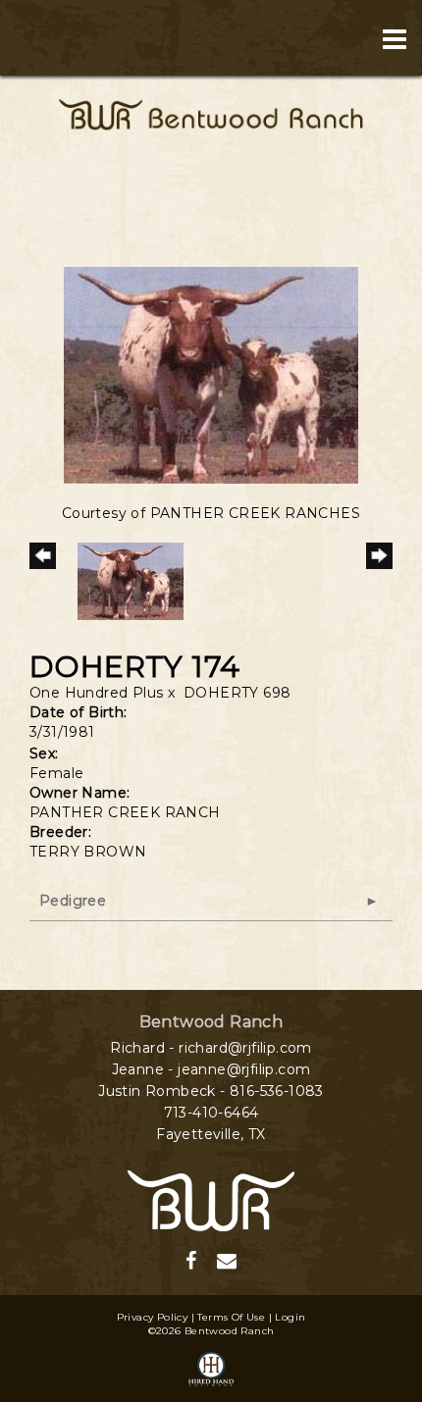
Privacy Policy (152, 1317)
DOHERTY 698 (237, 692)
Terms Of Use (231, 1317)
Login (290, 1317)
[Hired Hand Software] (211, 1370)
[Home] (211, 1199)
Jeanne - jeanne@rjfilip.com (211, 1069)
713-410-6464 (211, 1112)
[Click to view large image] (211, 374)
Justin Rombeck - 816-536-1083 (211, 1091)
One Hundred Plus (96, 692)
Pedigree (72, 900)
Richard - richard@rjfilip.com (211, 1048)
